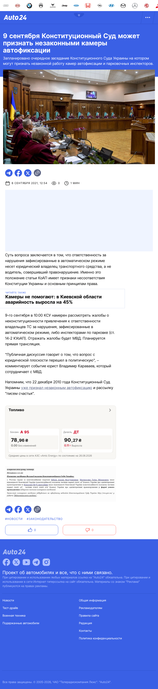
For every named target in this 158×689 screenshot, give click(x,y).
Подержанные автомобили (21, 623)
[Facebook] (6, 562)
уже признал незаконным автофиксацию (56, 388)
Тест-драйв (10, 608)
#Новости (14, 519)
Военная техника (14, 615)
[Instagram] (46, 562)
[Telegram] (36, 562)
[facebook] (18, 173)
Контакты (85, 631)
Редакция (85, 623)
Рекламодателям (90, 608)
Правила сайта (89, 615)
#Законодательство (45, 519)
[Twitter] (16, 562)
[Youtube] (26, 562)
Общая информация (92, 600)
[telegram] (9, 173)
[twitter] (27, 173)
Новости (8, 600)
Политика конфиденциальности (100, 638)
